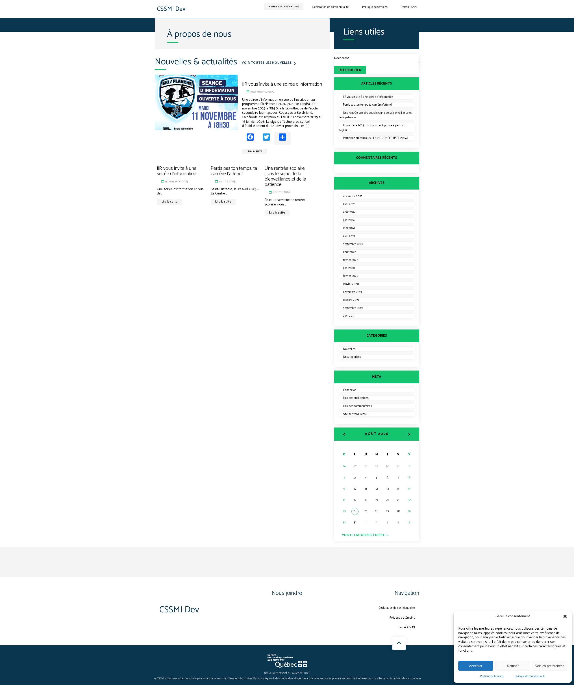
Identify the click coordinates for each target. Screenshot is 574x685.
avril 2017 (348, 316)
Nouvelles (349, 349)
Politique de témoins (492, 676)
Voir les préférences (549, 666)
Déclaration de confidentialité (330, 7)
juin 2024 (349, 220)
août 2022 (349, 252)
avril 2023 (349, 236)
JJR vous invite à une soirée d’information (368, 97)
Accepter (475, 666)
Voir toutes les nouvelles (267, 62)
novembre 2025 (352, 196)
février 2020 (350, 276)
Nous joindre (287, 593)
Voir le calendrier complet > (365, 535)
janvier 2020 (351, 284)
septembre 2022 (353, 244)
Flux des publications (355, 398)
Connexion (349, 390)
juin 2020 (349, 268)
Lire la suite (255, 151)
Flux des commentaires (357, 406)
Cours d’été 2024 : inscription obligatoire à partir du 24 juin (372, 128)
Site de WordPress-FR (356, 414)
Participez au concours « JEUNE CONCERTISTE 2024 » (376, 138)
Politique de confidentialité (530, 676)
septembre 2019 (353, 308)
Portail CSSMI (409, 7)
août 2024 (349, 212)
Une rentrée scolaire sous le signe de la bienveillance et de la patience (375, 115)
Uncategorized (352, 357)
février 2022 (350, 260)
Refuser (513, 666)
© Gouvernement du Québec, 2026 (287, 673)
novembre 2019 (352, 292)
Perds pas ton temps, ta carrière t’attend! (367, 105)
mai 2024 (349, 228)
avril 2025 (349, 204)
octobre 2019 (351, 300)
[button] (565, 616)
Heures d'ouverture (283, 6)
